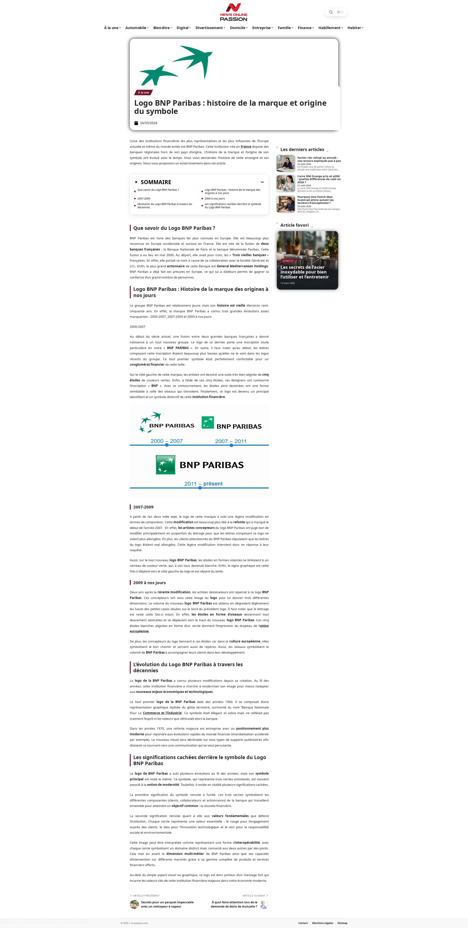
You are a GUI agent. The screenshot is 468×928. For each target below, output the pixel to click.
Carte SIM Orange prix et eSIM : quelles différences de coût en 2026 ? (319, 179)
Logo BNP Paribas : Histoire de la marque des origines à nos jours (232, 191)
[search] (331, 12)
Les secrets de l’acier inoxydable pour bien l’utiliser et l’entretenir (304, 272)
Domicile (288, 260)
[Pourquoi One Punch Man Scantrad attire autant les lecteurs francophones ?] (286, 204)
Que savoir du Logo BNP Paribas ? (158, 189)
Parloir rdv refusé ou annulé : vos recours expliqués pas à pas (319, 159)
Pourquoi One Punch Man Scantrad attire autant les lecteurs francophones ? (315, 200)
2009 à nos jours (215, 198)
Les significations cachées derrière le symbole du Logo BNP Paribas (233, 205)
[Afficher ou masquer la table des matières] (217, 182)
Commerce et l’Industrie (162, 713)
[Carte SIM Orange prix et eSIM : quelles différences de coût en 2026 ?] (286, 183)
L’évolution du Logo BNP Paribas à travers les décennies (164, 205)
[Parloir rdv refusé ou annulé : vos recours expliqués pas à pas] (286, 163)
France (246, 146)
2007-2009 (143, 198)
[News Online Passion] (234, 12)
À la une (143, 92)
